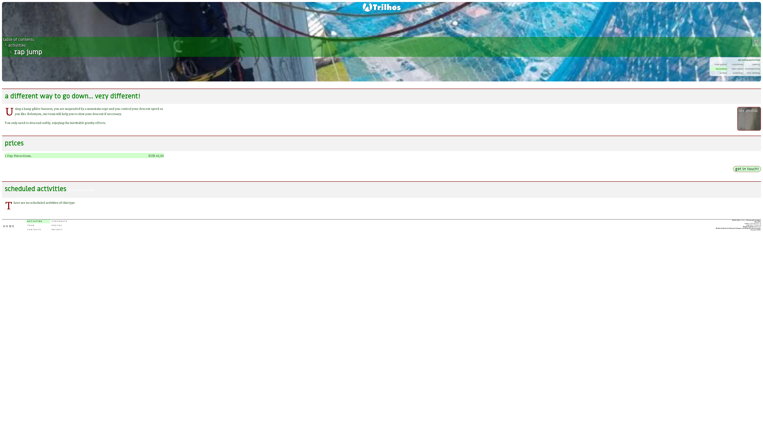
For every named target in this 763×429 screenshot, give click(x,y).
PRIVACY (57, 230)
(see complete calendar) (80, 190)
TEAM (31, 225)
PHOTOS (57, 225)
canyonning (737, 64)
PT (756, 41)
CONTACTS (34, 230)
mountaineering (752, 69)
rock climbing (753, 73)
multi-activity (721, 64)
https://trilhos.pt (755, 225)
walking (756, 64)
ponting (723, 73)
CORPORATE (59, 221)
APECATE (757, 227)
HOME (9, 226)
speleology (738, 73)
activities (16, 45)
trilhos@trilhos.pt (755, 223)
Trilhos (742, 220)
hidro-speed (737, 69)
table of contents (18, 39)
